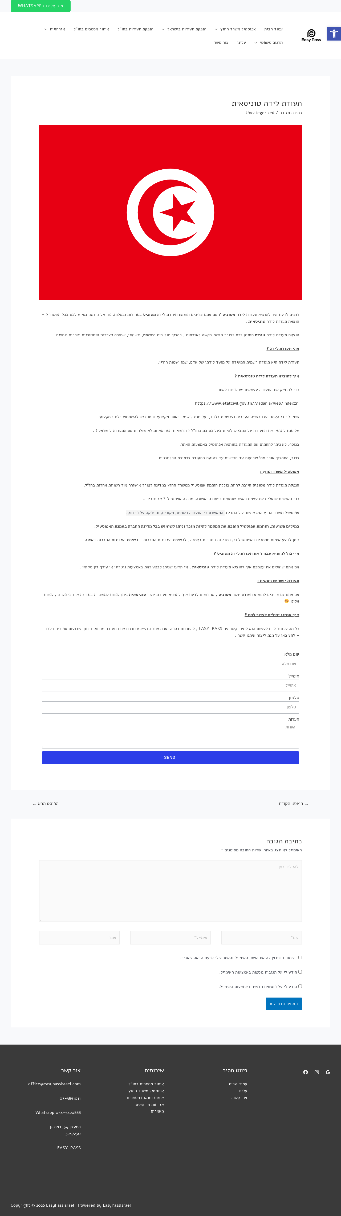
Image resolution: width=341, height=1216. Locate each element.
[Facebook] (305, 1072)
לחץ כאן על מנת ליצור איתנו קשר (266, 635)
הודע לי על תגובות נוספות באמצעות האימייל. (258, 972)
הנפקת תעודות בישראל (186, 29)
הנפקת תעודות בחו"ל (135, 29)
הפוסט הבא (45, 803)
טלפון (294, 698)
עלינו (241, 42)
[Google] (328, 1072)
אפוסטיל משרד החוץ (238, 29)
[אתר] (79, 939)
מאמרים (157, 1111)
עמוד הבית (273, 29)
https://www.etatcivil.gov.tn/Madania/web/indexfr (247, 403)
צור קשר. (239, 1098)
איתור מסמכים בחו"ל (146, 1084)
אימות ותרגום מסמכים (145, 1098)
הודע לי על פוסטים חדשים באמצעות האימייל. (257, 987)
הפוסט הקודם (294, 803)
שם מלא (291, 654)
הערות (294, 719)
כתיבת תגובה (290, 113)
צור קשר (221, 42)
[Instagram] (316, 1072)
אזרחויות (57, 29)
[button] (334, 34)
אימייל (294, 676)
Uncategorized (260, 113)
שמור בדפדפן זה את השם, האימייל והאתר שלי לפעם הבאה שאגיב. (237, 958)
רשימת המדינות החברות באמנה (111, 540)
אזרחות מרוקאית (150, 1104)
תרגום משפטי (271, 42)
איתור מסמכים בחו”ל (91, 29)
